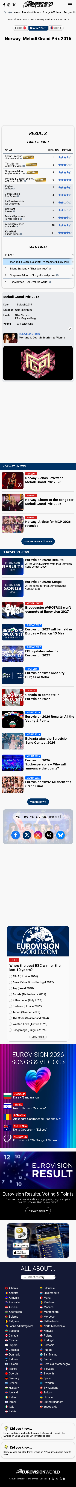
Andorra (13, 1293)
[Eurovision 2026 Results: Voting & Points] (38, 1170)
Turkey (47, 1392)
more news (39, 802)
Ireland (12, 1397)
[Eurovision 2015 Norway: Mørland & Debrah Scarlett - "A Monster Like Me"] (65, 179)
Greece (13, 1383)
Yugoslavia (50, 1406)
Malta (47, 1297)
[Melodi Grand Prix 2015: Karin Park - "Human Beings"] (65, 232)
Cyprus (12, 1345)
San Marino (50, 1354)
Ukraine (48, 1397)
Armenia (13, 1297)
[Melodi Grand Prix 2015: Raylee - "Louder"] (65, 187)
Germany (14, 1378)
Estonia (13, 1359)
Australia (14, 1302)
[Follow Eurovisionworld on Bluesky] (60, 835)
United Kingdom (53, 1402)
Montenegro (51, 1312)
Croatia (12, 1340)
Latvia (12, 1411)
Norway (48, 1331)
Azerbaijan (15, 1312)
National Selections (17, 19)
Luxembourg (51, 1293)
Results (31, 12)
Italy (11, 1406)
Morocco (49, 1316)
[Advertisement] (38, 83)
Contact (20, 1479)
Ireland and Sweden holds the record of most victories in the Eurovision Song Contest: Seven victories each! (34, 1432)
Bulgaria (13, 1331)
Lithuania (49, 1288)
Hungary (13, 1387)
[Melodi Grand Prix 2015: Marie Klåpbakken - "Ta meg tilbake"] (65, 217)
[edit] (70, 329)
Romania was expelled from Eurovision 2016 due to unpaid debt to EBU (37, 1451)
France (12, 1368)
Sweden (48, 1383)
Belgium (13, 1321)
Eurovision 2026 (37, 1058)
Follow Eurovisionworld (38, 816)
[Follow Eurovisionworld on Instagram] (8, 5)
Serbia (47, 1359)
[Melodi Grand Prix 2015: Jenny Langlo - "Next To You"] (65, 195)
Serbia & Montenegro (56, 1364)
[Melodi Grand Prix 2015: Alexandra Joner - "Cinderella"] (65, 225)
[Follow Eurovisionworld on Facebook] (4, 5)
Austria (12, 1307)
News (17, 12)
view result (38, 1036)
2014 (20, 28)
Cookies (43, 1479)
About (12, 1479)
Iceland (13, 1392)
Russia (47, 1349)
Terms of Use (31, 1479)
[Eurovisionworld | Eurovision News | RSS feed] (64, 1479)
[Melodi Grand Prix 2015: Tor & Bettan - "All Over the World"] (65, 164)
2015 (31, 19)
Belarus (13, 1316)
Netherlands (51, 1321)
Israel (12, 1402)
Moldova (48, 1302)
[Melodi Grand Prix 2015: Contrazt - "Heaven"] (65, 210)
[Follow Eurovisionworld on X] (14, 5)
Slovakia (48, 1368)
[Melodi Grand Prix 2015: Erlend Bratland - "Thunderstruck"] (65, 157)
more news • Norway (39, 541)
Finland (13, 1364)
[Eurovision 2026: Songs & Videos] (38, 1080)
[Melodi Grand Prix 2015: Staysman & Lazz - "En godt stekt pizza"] (65, 172)
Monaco (48, 1307)
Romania (48, 1345)
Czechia (13, 1349)
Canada (13, 1335)
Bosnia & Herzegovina (20, 1326)
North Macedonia (54, 1326)
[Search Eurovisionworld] (4, 12)
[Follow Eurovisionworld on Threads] (49, 835)
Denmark (14, 1354)
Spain (47, 1378)
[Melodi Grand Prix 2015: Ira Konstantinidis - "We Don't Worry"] (65, 202)
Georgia (13, 1373)
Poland (47, 1335)
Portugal (48, 1340)
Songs (52, 12)
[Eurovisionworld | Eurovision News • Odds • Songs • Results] (38, 4)
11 (53, 232)
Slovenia (48, 1373)
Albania (13, 1288)
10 (53, 225)
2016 (57, 28)
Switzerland (50, 1387)
